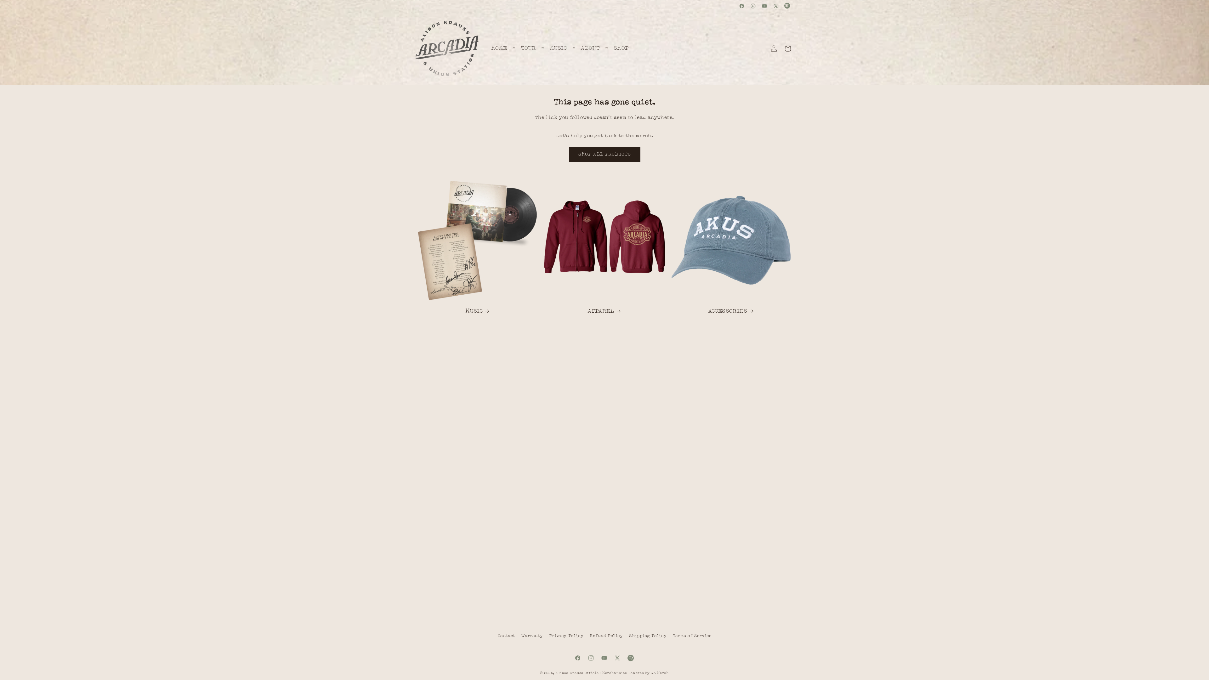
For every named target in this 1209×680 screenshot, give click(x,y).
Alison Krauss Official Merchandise (591, 673)
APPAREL (600, 311)
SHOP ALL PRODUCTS (604, 154)
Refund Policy (606, 636)
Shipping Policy (648, 636)
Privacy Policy (566, 636)
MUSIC (474, 311)
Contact (506, 636)
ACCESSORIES (727, 311)
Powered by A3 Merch (648, 673)
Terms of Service (692, 636)
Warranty (532, 636)
